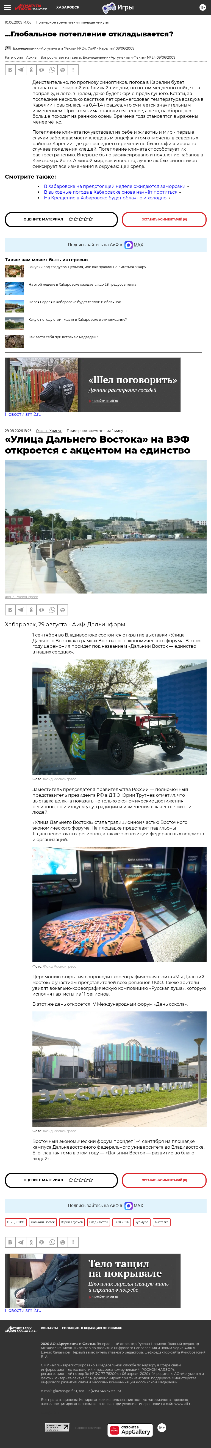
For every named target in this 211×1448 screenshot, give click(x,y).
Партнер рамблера (88, 1427)
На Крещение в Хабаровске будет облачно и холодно (105, 197)
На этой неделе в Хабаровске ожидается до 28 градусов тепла (82, 284)
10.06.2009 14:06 (18, 22)
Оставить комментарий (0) (164, 219)
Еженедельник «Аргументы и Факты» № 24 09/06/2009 (129, 57)
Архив (31, 57)
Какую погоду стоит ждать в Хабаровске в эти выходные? (78, 319)
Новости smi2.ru (23, 414)
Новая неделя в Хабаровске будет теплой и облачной (75, 302)
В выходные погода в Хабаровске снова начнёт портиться (110, 192)
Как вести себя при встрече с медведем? (63, 337)
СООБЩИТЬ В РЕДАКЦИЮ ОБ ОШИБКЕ (92, 1328)
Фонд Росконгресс (21, 597)
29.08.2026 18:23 (18, 431)
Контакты (49, 1328)
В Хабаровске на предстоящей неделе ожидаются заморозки (114, 186)
